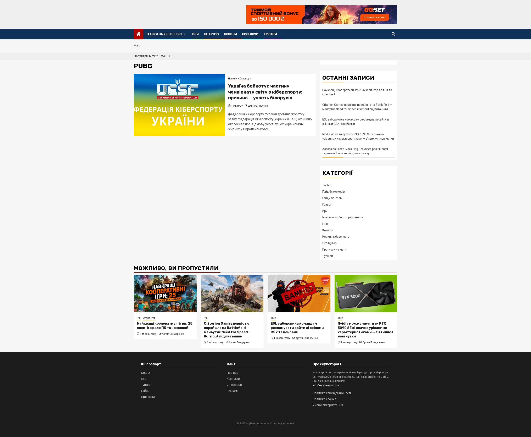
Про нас (232, 373)
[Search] (393, 34)
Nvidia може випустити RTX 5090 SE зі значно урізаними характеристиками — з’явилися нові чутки (365, 329)
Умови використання (328, 405)
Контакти (233, 379)
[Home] (138, 34)
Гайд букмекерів (333, 191)
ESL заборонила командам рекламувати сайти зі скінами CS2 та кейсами (297, 327)
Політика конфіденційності (332, 393)
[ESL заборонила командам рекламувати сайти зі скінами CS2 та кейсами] (299, 293)
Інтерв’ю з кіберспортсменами (342, 217)
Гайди (145, 391)
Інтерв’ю (211, 34)
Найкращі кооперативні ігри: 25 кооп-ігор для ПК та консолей (164, 325)
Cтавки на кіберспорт (164, 34)
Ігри (195, 34)
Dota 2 (163, 56)
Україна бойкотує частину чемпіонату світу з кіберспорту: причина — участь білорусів (265, 92)
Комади (327, 230)
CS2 (170, 56)
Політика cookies (324, 399)
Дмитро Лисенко (258, 105)
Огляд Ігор (329, 243)
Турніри (270, 34)
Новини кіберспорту (240, 78)
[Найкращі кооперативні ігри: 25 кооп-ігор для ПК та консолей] (165, 293)
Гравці (326, 204)
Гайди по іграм (332, 198)
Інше (325, 223)
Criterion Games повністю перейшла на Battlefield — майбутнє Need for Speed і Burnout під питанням (227, 329)
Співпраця (234, 385)
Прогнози (250, 34)
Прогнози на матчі (334, 249)
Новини (230, 34)
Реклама (233, 391)
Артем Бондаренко (173, 333)
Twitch (326, 185)
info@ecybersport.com (326, 385)
